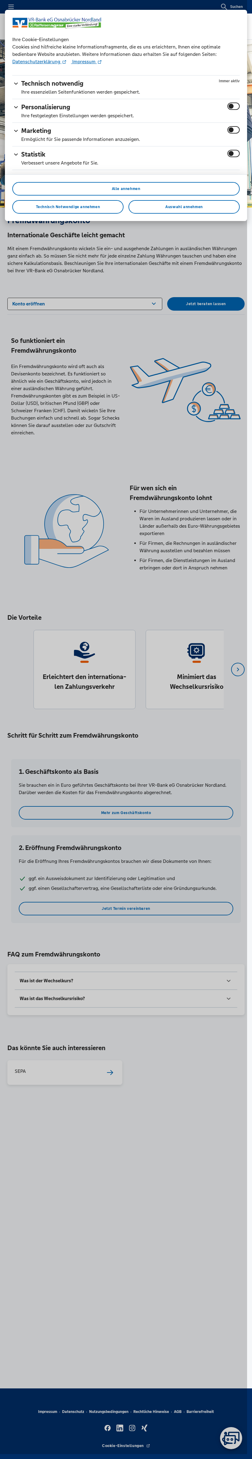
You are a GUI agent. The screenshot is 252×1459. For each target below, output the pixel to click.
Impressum (84, 61)
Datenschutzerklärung (36, 61)
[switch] (233, 106)
